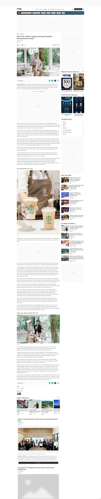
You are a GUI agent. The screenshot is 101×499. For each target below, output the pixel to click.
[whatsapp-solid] (49, 81)
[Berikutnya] (60, 403)
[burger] (83, 9)
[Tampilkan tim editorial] (59, 392)
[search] (72, 9)
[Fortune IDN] (19, 9)
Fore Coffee (28, 84)
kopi (39, 84)
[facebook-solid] (52, 81)
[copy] (58, 81)
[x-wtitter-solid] (55, 81)
